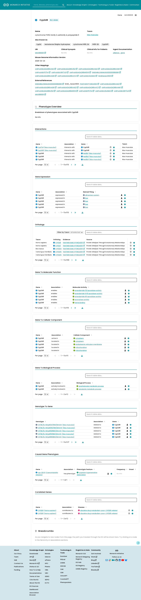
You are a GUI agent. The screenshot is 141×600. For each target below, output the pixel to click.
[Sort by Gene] (41, 144)
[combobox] (49, 5)
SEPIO (47, 580)
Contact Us (18, 563)
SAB (15, 560)
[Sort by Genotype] (45, 421)
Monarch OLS (81, 554)
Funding (17, 570)
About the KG (35, 583)
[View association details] (113, 147)
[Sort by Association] (75, 144)
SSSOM (63, 566)
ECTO (47, 583)
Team (16, 557)
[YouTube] (122, 560)
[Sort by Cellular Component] (91, 335)
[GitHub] (117, 560)
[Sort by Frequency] (126, 469)
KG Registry (80, 566)
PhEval (62, 559)
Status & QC (34, 567)
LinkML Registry (81, 569)
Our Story (17, 554)
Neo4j (32, 560)
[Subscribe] (106, 560)
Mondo (47, 554)
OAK (61, 569)
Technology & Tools (106, 5)
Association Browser (34, 594)
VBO (46, 573)
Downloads (34, 554)
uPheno (48, 560)
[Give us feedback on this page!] (138, 543)
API (31, 557)
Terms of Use (35, 576)
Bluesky (94, 570)
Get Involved (96, 554)
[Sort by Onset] (135, 469)
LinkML (62, 563)
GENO (47, 576)
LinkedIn (94, 563)
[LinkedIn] (120, 560)
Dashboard (34, 589)
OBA (46, 570)
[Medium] (113, 560)
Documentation (36, 573)
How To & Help (35, 570)
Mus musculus (92, 35)
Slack (93, 557)
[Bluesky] (126, 560)
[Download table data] (82, 165)
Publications (19, 567)
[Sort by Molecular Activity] (88, 287)
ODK (61, 573)
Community (134, 5)
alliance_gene (119, 53)
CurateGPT (64, 579)
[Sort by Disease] (85, 507)
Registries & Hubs (122, 5)
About (69, 5)
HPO (46, 563)
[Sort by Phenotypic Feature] (93, 469)
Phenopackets (65, 582)
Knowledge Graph (80, 5)
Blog (93, 560)
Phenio (47, 567)
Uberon (47, 557)
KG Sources (34, 586)
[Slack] (110, 560)
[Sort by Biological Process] (92, 383)
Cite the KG (34, 580)
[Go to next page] (71, 165)
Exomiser (63, 556)
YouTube (94, 567)
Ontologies (92, 5)
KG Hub (78, 562)
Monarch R (34, 563)
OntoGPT (63, 576)
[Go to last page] (74, 165)
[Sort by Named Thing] (95, 192)
